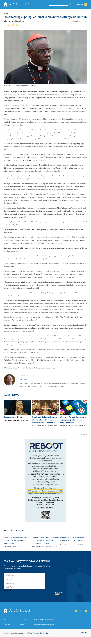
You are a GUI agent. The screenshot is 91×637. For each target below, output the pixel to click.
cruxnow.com (50, 368)
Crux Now (20, 21)
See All (81, 434)
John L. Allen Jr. (9, 21)
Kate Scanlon (7, 546)
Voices (6, 13)
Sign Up (59, 593)
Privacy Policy (32, 633)
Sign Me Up (8, 590)
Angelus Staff (8, 420)
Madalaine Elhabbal (38, 546)
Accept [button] (84, 633)
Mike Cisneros (36, 425)
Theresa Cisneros (65, 545)
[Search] (70, 4)
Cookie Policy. (44, 633)
